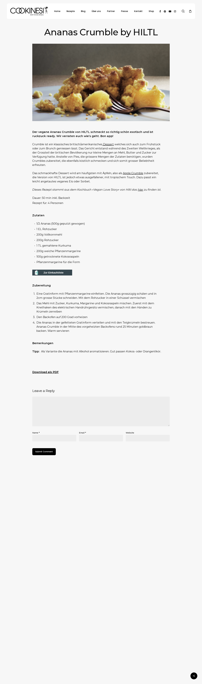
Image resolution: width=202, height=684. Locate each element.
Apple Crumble (133, 173)
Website (130, 433)
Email (82, 433)
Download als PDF (45, 372)
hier (140, 189)
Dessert (108, 144)
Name (36, 433)
